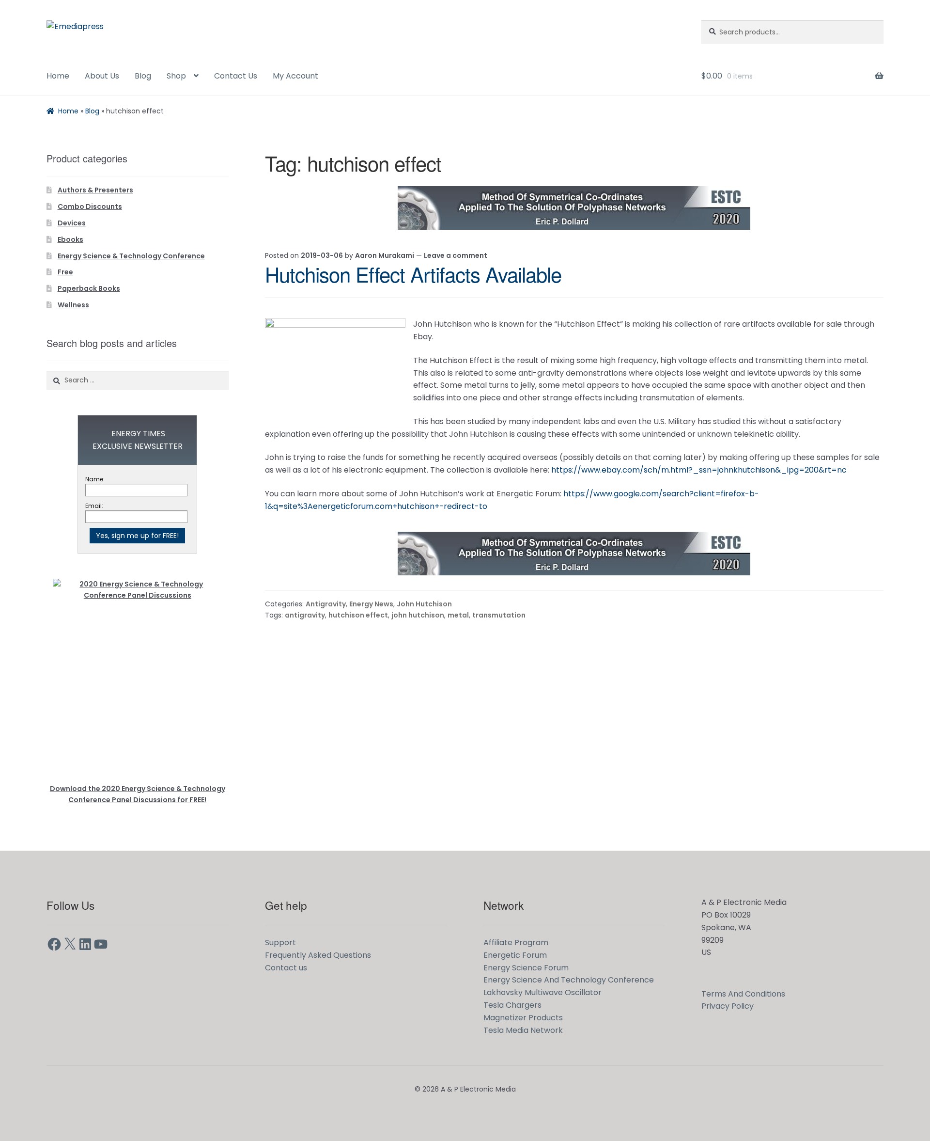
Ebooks (70, 239)
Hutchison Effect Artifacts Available (413, 273)
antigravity (305, 615)
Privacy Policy (727, 1006)
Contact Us (235, 75)
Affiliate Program (515, 942)
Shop (176, 75)
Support (280, 942)
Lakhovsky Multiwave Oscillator (542, 992)
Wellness (73, 305)
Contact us (286, 967)
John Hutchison (424, 604)
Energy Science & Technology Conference (131, 256)
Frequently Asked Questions (318, 955)
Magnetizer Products (523, 1017)
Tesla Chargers (512, 1005)
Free (65, 272)
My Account (295, 75)
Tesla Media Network (523, 1030)
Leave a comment (455, 255)
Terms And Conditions (743, 993)
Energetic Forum (515, 955)
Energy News (371, 604)
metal (458, 615)
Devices (72, 223)
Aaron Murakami (384, 255)
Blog (143, 75)
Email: (94, 506)
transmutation (499, 615)
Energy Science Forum (526, 967)
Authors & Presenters (95, 190)
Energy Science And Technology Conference (568, 979)
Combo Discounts (90, 206)
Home (57, 75)
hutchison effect (358, 615)
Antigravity (326, 604)
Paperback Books (89, 288)
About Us (102, 75)
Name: (95, 479)
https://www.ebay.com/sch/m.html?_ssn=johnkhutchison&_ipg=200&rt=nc (699, 469)
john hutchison (417, 615)
